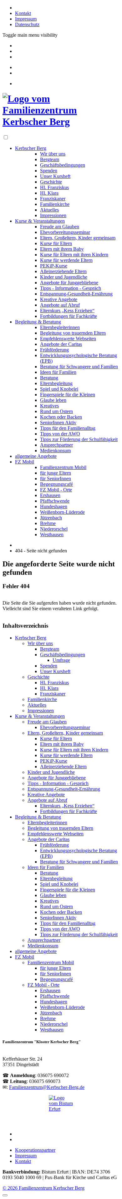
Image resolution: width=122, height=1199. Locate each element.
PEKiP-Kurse (53, 265)
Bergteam (49, 159)
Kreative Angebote (58, 299)
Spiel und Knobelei (59, 389)
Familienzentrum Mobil (63, 467)
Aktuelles (49, 209)
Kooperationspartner (35, 1150)
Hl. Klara (49, 193)
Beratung (49, 377)
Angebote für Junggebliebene (69, 282)
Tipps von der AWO (60, 433)
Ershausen (50, 495)
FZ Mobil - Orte (56, 489)
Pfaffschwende (54, 501)
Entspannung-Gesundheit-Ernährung (76, 293)
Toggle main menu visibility (30, 35)
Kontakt (23, 13)
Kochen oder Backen (61, 417)
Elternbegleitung (56, 383)
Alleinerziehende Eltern (63, 271)
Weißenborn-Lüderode (62, 512)
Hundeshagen (53, 506)
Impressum (26, 18)
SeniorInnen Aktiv (58, 422)
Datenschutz (27, 24)
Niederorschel (54, 529)
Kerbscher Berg (30, 148)
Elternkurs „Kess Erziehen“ (67, 310)
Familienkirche (54, 204)
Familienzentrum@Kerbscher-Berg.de (46, 1087)
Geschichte (51, 181)
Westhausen (52, 534)
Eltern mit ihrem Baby (62, 249)
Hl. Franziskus (54, 187)
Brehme (48, 523)
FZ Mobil (24, 461)
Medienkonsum (55, 450)
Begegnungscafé (56, 484)
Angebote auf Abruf (60, 305)
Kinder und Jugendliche (63, 277)
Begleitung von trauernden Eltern (73, 333)
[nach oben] (5, 1195)
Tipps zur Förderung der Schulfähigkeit (79, 439)
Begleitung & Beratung (38, 321)
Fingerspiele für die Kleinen (67, 394)
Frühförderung (54, 349)
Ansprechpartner (56, 445)
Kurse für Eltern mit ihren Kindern (74, 254)
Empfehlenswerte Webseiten (68, 338)
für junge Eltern (55, 473)
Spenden (48, 170)
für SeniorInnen (55, 478)
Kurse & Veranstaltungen (40, 221)
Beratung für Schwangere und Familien (79, 366)
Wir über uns (52, 153)
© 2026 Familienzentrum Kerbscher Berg (43, 1188)
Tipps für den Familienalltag (67, 428)
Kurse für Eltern (56, 243)
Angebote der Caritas (61, 344)
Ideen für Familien (58, 372)
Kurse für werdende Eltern (66, 260)
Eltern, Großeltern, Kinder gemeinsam (77, 237)
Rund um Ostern (56, 411)
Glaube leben (53, 400)
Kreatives (49, 405)
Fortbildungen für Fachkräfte (68, 316)
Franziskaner (52, 198)
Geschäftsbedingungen (62, 165)
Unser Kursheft (55, 176)
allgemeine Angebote (36, 456)
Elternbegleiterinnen (60, 327)
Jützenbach (51, 517)
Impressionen (53, 215)
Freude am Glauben (59, 226)
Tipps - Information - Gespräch (70, 288)
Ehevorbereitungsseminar (65, 232)
